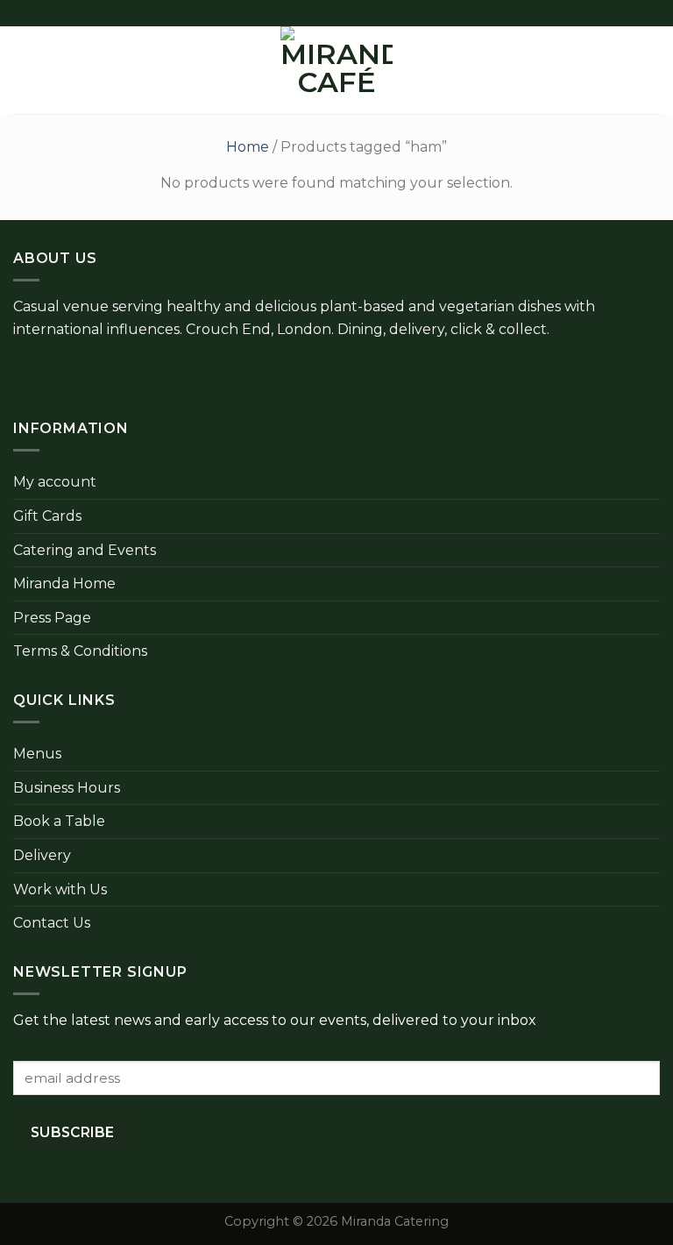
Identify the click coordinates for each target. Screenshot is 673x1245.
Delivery (42, 855)
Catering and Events (84, 550)
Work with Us (60, 889)
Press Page (52, 617)
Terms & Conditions (80, 651)
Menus (37, 753)
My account (54, 481)
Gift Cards (47, 516)
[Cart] (651, 70)
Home (247, 147)
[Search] (623, 70)
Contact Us (51, 922)
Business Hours (66, 787)
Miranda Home (64, 583)
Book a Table (59, 821)
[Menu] (23, 69)
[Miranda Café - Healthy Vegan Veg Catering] (336, 70)
